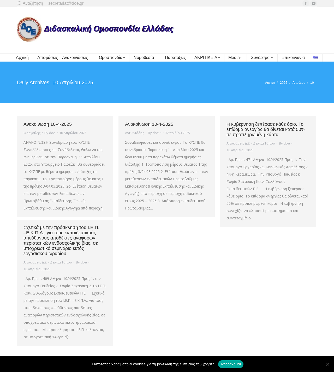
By (49, 132)
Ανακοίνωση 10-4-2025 (47, 124)
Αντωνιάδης (134, 132)
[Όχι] (327, 364)
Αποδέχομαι (231, 364)
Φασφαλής (31, 132)
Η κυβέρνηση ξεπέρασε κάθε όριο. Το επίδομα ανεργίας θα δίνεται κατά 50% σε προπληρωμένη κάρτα (265, 129)
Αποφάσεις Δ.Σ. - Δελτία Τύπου (250, 143)
